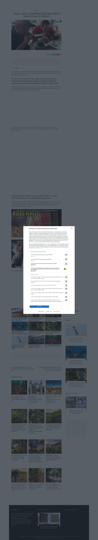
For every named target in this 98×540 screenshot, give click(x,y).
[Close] (72, 228)
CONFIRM (39, 306)
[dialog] (49, 270)
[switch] (65, 255)
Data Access (49, 311)
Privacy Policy (56, 311)
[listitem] (49, 251)
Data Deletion (41, 311)
